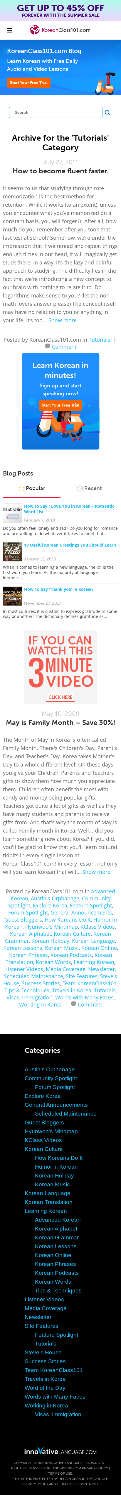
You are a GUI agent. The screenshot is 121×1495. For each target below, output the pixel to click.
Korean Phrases (28, 954)
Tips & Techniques (26, 990)
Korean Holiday (50, 940)
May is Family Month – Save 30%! (60, 722)
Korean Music (62, 947)
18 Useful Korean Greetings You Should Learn (70, 545)
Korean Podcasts (71, 954)
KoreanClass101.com (62, 1468)
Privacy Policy (95, 1468)
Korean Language (93, 940)
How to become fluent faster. (61, 171)
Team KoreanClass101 (90, 983)
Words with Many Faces (84, 997)
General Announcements (81, 912)
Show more (62, 320)
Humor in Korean (56, 1167)
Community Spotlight (51, 1078)
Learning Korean (94, 962)
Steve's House (43, 1352)
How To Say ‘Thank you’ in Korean (58, 589)
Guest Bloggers (23, 919)
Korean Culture (72, 933)
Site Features (82, 976)
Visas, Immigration (29, 997)
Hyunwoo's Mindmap (51, 926)
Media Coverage (65, 969)
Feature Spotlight (91, 905)
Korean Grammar (57, 1237)
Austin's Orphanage (55, 898)
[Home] (60, 34)
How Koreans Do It (68, 919)
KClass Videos (97, 926)
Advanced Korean (58, 1220)
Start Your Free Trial (29, 82)
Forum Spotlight (28, 912)
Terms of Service (72, 1484)
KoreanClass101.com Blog (44, 51)
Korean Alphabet (30, 933)
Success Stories (41, 983)
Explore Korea (50, 905)
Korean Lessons (22, 947)
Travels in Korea (71, 990)
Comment (64, 346)
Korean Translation (49, 1202)
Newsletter (101, 969)
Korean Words (53, 962)
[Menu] (9, 30)
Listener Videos (24, 969)
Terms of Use (60, 1473)
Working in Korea (40, 1004)
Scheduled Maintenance (33, 976)
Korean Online (99, 947)
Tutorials (99, 339)
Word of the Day (45, 1388)
